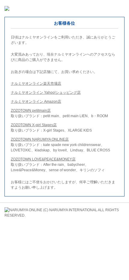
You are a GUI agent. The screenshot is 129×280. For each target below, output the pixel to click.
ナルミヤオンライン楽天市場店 (36, 83)
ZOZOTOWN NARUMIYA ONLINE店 (40, 139)
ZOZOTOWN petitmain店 (31, 110)
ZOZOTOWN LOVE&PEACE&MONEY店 (43, 159)
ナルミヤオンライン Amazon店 (36, 101)
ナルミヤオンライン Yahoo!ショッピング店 (46, 92)
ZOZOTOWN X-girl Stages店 (34, 125)
